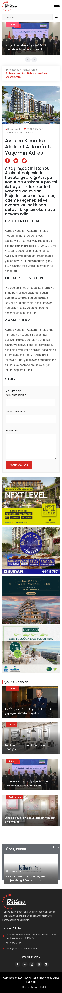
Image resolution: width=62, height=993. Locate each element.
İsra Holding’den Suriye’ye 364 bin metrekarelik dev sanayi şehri (26, 47)
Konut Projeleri (30, 69)
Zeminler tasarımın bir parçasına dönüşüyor (26, 747)
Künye (25, 987)
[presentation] (28, 59)
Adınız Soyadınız (16, 394)
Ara (56, 17)
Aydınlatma (15, 797)
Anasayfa (13, 69)
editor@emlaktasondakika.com (21, 948)
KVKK (43, 987)
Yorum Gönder (19, 465)
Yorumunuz (12, 430)
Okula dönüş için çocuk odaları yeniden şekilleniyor (30, 820)
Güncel (12, 24)
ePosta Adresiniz (15, 411)
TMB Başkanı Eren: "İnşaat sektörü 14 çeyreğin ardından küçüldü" (28, 711)
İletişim (34, 987)
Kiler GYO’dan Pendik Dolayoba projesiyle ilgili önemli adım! (26, 878)
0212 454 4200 (13, 943)
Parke (12, 724)
